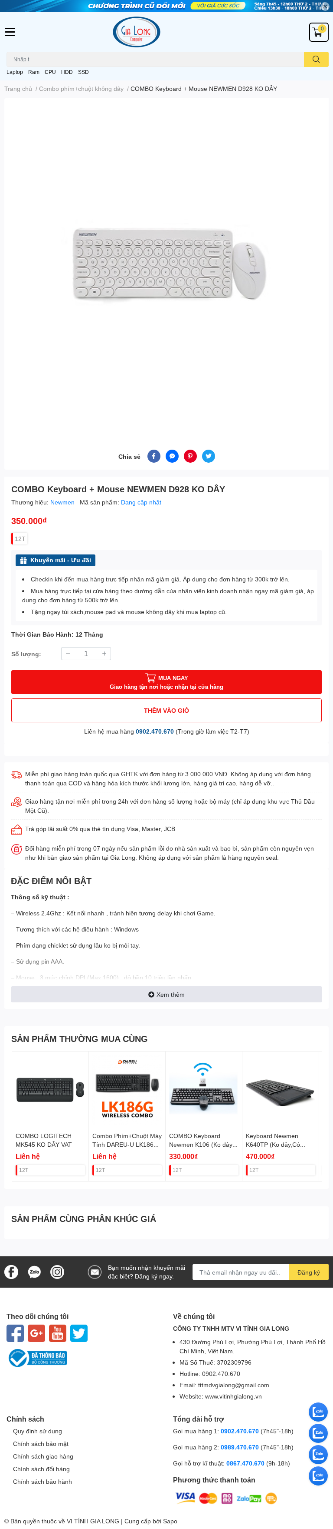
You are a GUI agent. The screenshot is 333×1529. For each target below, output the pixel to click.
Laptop (15, 72)
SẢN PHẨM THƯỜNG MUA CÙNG (79, 1038)
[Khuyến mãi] (166, 6)
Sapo (170, 1521)
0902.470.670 (155, 731)
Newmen (63, 502)
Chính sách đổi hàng (41, 1468)
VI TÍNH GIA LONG (93, 1521)
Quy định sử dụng (37, 1431)
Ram (33, 72)
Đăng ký (308, 1272)
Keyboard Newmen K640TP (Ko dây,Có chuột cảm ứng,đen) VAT (280, 1144)
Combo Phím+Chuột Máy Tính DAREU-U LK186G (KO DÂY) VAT (127, 1144)
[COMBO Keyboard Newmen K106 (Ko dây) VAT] (203, 1090)
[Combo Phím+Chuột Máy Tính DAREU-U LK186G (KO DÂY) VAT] (127, 1090)
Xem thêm (171, 994)
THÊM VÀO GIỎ (166, 710)
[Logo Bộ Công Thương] (83, 1358)
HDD (67, 72)
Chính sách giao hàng (43, 1456)
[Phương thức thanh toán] (226, 1498)
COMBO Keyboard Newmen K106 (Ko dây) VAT (202, 1144)
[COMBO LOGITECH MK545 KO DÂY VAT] (50, 1090)
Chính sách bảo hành (42, 1481)
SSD (83, 72)
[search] (316, 59)
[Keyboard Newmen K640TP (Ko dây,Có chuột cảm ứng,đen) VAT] (280, 1090)
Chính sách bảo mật (41, 1443)
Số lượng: (26, 654)
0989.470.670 (241, 1447)
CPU (50, 72)
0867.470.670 (246, 1463)
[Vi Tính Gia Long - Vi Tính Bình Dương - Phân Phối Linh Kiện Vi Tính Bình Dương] (166, 32)
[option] (166, 263)
